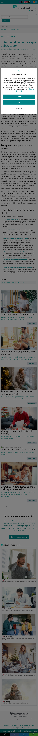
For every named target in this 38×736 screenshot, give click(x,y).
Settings (19, 108)
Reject (19, 102)
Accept (19, 97)
